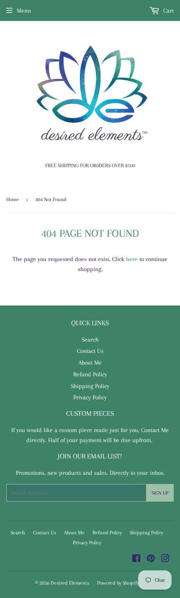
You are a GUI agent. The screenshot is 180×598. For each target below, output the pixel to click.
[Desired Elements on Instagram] (165, 559)
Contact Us (90, 350)
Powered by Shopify (118, 583)
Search (90, 339)
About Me (90, 362)
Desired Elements (70, 583)
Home (12, 199)
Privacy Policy (90, 397)
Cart (168, 10)
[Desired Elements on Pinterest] (151, 559)
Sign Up (160, 493)
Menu (24, 10)
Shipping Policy (90, 386)
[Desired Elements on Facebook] (136, 559)
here (132, 259)
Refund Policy (90, 374)
